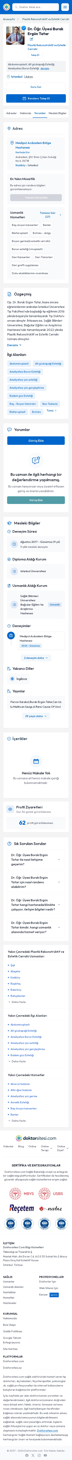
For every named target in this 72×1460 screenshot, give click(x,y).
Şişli (13, 965)
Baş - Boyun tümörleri (23, 404)
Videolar (8, 1146)
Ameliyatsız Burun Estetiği (25, 371)
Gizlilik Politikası (12, 1331)
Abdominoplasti (19, 363)
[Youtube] (45, 1455)
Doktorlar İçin (47, 1281)
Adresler (11, 113)
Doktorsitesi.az (12, 1367)
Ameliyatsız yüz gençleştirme (27, 387)
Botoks (36, 412)
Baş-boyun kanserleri (24, 1108)
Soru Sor (36, 87)
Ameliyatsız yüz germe (24, 1096)
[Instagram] (39, 1455)
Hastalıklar (9, 1292)
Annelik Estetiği (20, 1102)
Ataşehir (16, 971)
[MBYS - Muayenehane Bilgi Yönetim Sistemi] (21, 1194)
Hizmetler (9, 1297)
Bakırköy (16, 989)
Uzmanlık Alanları (13, 1287)
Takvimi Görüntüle (36, 197)
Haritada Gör (23, 152)
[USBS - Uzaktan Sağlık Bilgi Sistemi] (50, 1194)
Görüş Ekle (36, 440)
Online (32, 1146)
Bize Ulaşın (9, 1325)
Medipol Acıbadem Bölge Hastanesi (33, 145)
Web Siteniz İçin (48, 1288)
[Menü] (65, 7)
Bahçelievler (18, 996)
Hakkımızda (10, 1318)
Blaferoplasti (18, 412)
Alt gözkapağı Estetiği (48, 363)
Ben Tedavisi (50, 404)
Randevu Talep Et (39, 98)
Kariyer (48, 1294)
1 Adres (28, 76)
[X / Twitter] (33, 1455)
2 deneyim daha (34, 658)
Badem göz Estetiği (21, 396)
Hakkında (25, 113)
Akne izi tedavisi (20, 1084)
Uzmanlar (9, 1281)
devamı (45, 68)
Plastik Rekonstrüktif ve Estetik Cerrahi (46, 19)
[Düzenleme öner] (31, 39)
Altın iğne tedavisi (21, 1090)
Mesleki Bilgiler (58, 113)
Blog (21, 1146)
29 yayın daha (34, 716)
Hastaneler (10, 1303)
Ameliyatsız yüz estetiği (23, 379)
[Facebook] (26, 1455)
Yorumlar (40, 113)
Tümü (50, 410)
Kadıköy (21, 165)
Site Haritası (10, 1349)
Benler (15, 1114)
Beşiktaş (16, 983)
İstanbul (16, 77)
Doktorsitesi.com (13, 1361)
